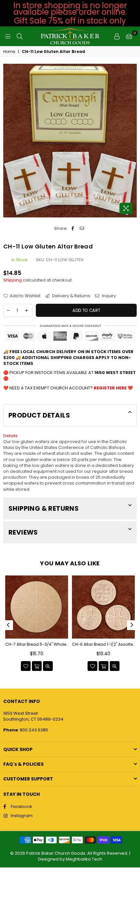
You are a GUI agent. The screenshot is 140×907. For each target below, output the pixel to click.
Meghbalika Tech (84, 859)
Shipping (12, 280)
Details (10, 436)
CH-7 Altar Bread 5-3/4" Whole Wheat (36, 644)
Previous (8, 625)
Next (132, 625)
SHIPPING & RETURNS (43, 508)
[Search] (19, 36)
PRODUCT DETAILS (39, 415)
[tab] (70, 436)
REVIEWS (23, 532)
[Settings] (117, 36)
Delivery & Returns (70, 296)
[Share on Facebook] (72, 228)
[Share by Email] (81, 228)
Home (9, 51)
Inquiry (108, 296)
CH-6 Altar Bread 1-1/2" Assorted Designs (103, 644)
